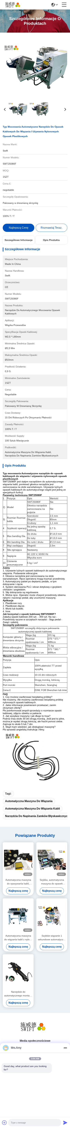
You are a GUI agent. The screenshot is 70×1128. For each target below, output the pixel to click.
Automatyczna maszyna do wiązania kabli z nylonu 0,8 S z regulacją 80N (18, 937)
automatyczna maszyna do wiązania (28, 801)
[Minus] (65, 1048)
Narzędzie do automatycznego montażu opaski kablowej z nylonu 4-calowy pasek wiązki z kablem (18, 993)
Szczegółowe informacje (19, 240)
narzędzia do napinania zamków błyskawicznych (37, 816)
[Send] (65, 1122)
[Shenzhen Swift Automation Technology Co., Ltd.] (14, 5)
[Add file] (4, 1122)
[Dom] (35, 1030)
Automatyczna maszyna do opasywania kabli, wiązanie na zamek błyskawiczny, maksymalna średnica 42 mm (18, 881)
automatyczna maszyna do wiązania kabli (32, 808)
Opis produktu (51, 240)
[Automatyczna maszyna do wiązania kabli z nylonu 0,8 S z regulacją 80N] (18, 916)
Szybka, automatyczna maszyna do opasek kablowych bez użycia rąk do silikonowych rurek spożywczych (52, 881)
